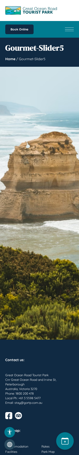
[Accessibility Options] (9, 432)
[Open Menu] (69, 29)
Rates (45, 446)
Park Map (48, 452)
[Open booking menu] (65, 441)
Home (10, 59)
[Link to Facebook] (8, 415)
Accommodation (16, 446)
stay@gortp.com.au (28, 403)
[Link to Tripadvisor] (18, 415)
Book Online (19, 29)
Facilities (11, 452)
